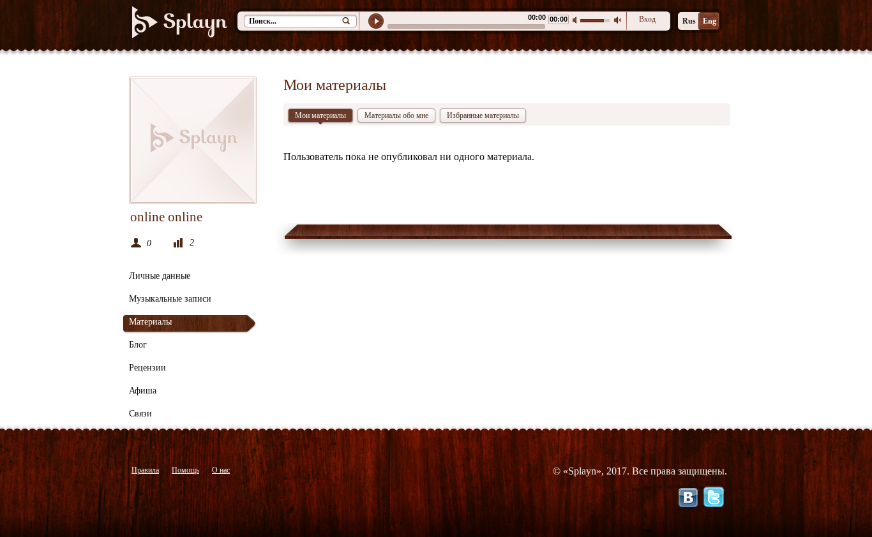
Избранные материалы (483, 115)
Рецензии (147, 367)
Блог (138, 344)
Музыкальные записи (170, 299)
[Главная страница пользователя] (193, 140)
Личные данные (159, 276)
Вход (647, 19)
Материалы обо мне (396, 115)
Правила (145, 470)
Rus (689, 21)
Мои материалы (320, 115)
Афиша (142, 390)
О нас (221, 470)
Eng (709, 21)
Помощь (185, 470)
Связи (140, 413)
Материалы (150, 322)
